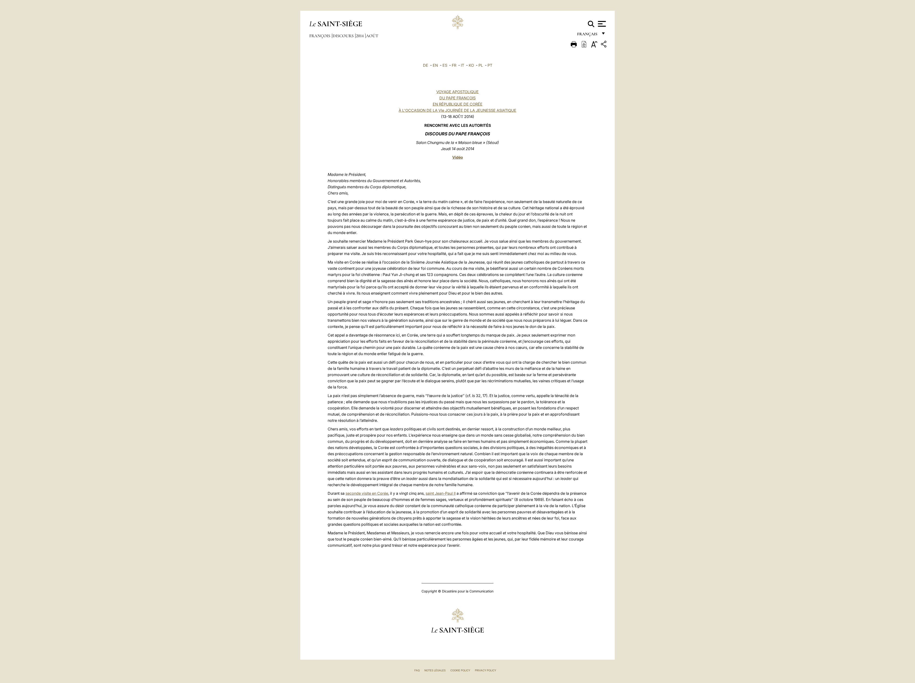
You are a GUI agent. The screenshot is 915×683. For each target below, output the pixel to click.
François (320, 35)
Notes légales (435, 670)
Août (372, 35)
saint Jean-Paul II (441, 493)
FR (454, 65)
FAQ (417, 670)
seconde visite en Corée (367, 493)
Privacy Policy (485, 670)
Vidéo (457, 157)
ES (444, 65)
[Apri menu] (601, 24)
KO (471, 65)
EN (435, 65)
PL (480, 65)
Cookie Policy (460, 670)
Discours (344, 35)
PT (490, 65)
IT (462, 65)
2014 (360, 35)
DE (425, 65)
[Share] (604, 45)
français (588, 35)
